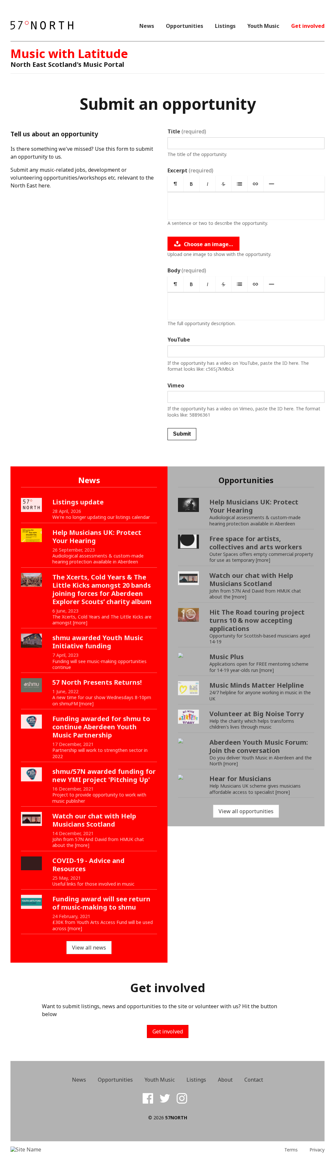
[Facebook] (148, 1098)
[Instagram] (182, 1098)
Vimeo (176, 385)
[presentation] (246, 206)
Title (187, 131)
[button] (176, 184)
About (225, 1080)
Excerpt (190, 170)
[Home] (41, 25)
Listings (225, 26)
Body (187, 270)
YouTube (179, 340)
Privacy (317, 1149)
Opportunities (184, 26)
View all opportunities (246, 811)
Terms (291, 1149)
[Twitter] (165, 1098)
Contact (253, 1080)
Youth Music (263, 26)
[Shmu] (49, 1149)
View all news (89, 947)
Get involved (308, 26)
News (146, 26)
